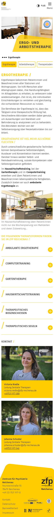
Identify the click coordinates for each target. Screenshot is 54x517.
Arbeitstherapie (26, 64)
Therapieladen (45, 64)
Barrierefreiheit (10, 508)
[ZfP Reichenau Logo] (6, 6)
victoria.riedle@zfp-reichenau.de (20, 390)
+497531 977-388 (12, 393)
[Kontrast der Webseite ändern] (38, 5)
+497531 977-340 (11, 448)
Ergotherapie (9, 64)
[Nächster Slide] (48, 216)
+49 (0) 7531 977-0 (11, 492)
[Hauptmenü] (49, 4)
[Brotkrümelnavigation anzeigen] (4, 57)
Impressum (8, 512)
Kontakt (6, 499)
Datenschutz (8, 504)
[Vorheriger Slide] (41, 216)
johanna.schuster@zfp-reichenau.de (22, 445)
